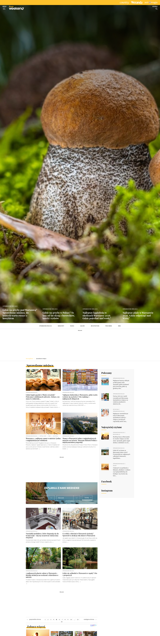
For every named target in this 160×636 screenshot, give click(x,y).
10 (71, 620)
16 (61, 622)
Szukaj (87, 498)
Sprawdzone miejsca (45, 326)
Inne (119, 326)
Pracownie (108, 326)
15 (77, 620)
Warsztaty (61, 326)
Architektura (95, 326)
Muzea (72, 326)
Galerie (82, 326)
